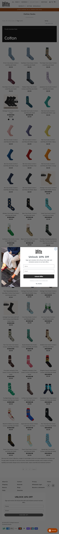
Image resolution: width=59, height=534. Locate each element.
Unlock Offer (39, 276)
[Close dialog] (55, 249)
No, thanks (39, 283)
